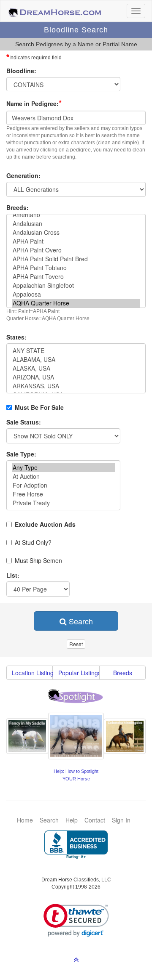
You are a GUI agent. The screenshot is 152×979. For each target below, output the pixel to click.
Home (25, 820)
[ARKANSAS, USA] (76, 386)
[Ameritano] (76, 214)
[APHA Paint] (76, 241)
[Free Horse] (63, 494)
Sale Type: (21, 454)
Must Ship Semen (38, 560)
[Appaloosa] (76, 294)
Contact (94, 820)
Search (80, 621)
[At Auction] (63, 476)
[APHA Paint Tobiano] (76, 267)
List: (12, 575)
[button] (76, 920)
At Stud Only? (33, 542)
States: (16, 337)
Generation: (23, 175)
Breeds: (17, 207)
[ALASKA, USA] (76, 368)
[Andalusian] (76, 223)
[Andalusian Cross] (76, 232)
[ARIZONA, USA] (76, 377)
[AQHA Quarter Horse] (76, 303)
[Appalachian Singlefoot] (76, 285)
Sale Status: (23, 422)
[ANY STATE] (76, 350)
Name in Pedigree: (34, 103)
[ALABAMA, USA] (76, 359)
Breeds (122, 673)
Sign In (121, 820)
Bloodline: (21, 70)
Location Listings (32, 673)
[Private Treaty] (63, 503)
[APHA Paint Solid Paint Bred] (76, 259)
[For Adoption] (63, 485)
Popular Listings (78, 673)
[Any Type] (63, 467)
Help (71, 820)
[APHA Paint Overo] (76, 250)
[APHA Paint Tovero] (76, 276)
